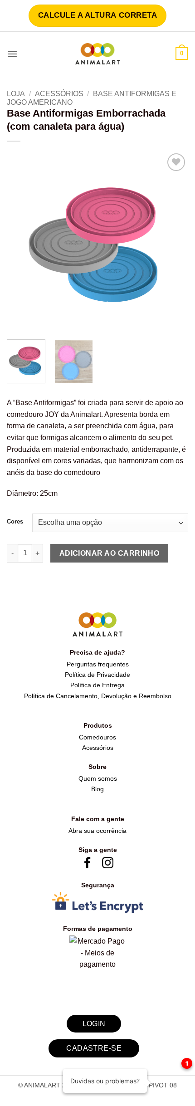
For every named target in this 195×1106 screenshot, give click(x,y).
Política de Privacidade (97, 674)
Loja (16, 94)
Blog (97, 789)
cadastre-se (94, 1048)
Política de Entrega (97, 685)
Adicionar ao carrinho (109, 553)
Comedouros (97, 737)
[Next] (173, 242)
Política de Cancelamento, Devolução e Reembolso (97, 696)
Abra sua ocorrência (97, 830)
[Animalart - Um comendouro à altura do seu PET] (98, 54)
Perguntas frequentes (98, 664)
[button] (12, 54)
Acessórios (59, 94)
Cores (15, 522)
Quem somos (97, 778)
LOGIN (94, 1024)
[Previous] (22, 242)
